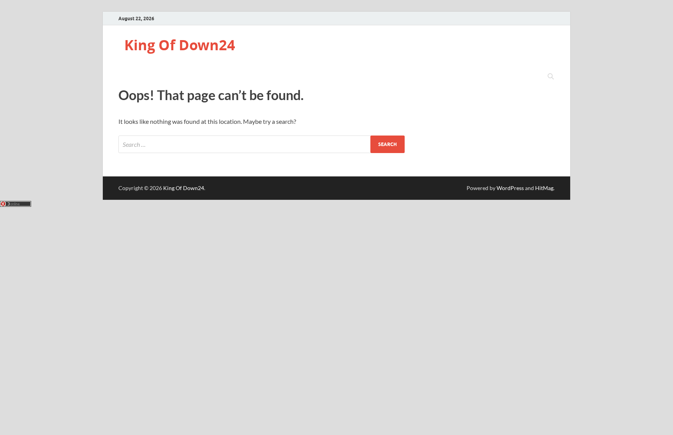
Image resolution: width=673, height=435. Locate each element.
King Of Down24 (179, 45)
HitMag (544, 188)
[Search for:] (261, 144)
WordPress (510, 188)
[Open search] (551, 77)
